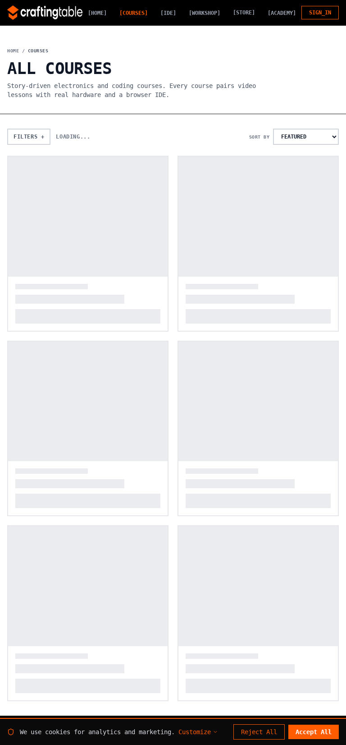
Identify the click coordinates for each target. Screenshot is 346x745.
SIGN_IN (320, 12)
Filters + (29, 137)
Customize (194, 732)
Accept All (314, 732)
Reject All (259, 732)
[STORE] (244, 12)
